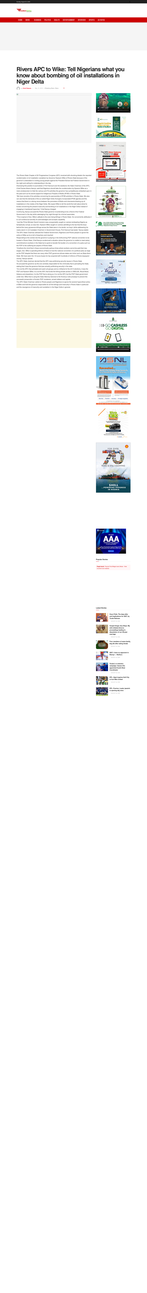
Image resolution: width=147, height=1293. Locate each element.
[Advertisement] (94, 10)
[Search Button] (129, 19)
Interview (82, 20)
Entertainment (69, 20)
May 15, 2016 (39, 88)
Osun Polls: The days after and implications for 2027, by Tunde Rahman (120, 616)
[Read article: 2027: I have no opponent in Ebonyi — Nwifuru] (102, 655)
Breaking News (49, 88)
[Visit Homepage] (24, 10)
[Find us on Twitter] (129, 1)
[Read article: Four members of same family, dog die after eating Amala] (102, 644)
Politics (47, 20)
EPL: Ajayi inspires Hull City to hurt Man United (119, 678)
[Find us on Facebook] (127, 1)
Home (20, 20)
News (28, 20)
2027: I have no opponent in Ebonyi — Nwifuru (119, 653)
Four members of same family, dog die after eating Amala (120, 642)
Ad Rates (101, 20)
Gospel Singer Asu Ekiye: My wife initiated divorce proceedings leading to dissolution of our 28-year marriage (120, 630)
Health (57, 20)
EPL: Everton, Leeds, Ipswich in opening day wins (120, 689)
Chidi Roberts (27, 88)
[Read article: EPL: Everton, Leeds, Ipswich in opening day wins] (102, 691)
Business (37, 20)
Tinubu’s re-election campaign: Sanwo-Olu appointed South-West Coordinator (117, 666)
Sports (91, 20)
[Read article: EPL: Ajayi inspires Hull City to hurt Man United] (102, 680)
